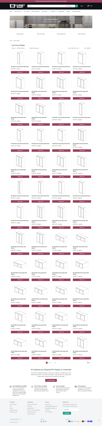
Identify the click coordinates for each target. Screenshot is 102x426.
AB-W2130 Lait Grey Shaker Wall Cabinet (20, 91)
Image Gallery (61, 11)
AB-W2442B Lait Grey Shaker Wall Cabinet (39, 221)
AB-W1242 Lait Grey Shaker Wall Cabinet (40, 195)
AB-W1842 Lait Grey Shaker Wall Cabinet (82, 195)
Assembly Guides (51, 380)
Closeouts (53, 11)
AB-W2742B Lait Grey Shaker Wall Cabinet (59, 221)
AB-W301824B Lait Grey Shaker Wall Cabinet (60, 325)
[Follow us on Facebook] (41, 421)
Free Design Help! (76, 11)
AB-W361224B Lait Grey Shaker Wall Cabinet (19, 273)
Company (29, 406)
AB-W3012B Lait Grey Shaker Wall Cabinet (59, 247)
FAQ (10, 406)
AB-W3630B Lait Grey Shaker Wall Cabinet (39, 118)
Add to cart (20, 72)
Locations (47, 410)
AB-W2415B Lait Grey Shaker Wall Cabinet (39, 273)
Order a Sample (35, 11)
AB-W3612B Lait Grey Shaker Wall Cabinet (80, 247)
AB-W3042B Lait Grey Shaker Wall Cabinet (80, 221)
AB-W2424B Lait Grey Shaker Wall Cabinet (80, 352)
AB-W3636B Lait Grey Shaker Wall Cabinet (80, 170)
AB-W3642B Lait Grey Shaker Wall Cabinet (39, 247)
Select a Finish (17, 11)
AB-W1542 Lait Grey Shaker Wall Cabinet (61, 195)
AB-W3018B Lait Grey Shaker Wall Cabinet (39, 325)
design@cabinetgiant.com (51, 408)
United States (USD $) (14, 419)
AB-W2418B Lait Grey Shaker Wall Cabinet (18, 325)
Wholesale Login (13, 412)
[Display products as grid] (88, 48)
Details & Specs (20, 34)
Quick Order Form (82, 34)
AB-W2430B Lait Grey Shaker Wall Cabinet (39, 92)
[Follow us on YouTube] (46, 421)
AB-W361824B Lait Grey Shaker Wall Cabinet (60, 352)
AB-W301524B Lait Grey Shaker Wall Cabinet (81, 273)
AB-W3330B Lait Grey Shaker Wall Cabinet (18, 118)
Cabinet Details (13, 404)
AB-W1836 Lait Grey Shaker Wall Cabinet (40, 143)
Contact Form (48, 404)
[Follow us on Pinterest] (43, 421)
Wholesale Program (31, 412)
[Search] (76, 6)
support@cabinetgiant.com (51, 406)
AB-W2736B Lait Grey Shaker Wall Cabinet (18, 170)
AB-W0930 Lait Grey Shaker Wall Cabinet (20, 66)
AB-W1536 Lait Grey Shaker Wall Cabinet (20, 143)
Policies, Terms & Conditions (33, 410)
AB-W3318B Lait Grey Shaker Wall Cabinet (80, 325)
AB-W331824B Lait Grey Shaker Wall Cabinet (19, 352)
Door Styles (26, 11)
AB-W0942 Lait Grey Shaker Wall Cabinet (20, 195)
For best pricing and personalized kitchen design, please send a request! (51, 1)
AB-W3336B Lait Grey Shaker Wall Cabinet (59, 170)
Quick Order (44, 11)
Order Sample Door (61, 34)
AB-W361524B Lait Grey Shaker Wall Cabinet (81, 299)
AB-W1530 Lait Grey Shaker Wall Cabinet (61, 66)
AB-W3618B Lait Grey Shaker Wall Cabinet (39, 352)
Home (11, 11)
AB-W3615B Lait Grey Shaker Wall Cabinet (59, 299)
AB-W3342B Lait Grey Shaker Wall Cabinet (18, 247)
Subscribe (67, 413)
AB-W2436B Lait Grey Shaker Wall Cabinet (80, 144)
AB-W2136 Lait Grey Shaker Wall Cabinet (61, 143)
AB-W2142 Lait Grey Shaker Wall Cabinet (20, 220)
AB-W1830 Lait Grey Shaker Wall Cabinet (82, 66)
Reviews (68, 11)
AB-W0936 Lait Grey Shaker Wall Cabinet (61, 117)
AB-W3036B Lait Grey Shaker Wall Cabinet (39, 170)
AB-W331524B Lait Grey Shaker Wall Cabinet (39, 299)
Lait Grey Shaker (16, 40)
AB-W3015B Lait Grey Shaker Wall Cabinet (59, 273)
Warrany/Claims (30, 408)
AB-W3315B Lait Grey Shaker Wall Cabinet (18, 299)
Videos (11, 408)
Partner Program (31, 414)
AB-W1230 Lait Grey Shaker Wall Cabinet (40, 66)
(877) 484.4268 (48, 412)
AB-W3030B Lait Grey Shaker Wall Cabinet (80, 92)
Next (88, 362)
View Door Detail (41, 34)
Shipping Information (32, 404)
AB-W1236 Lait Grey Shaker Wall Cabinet (82, 117)
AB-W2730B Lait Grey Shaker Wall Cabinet (59, 92)
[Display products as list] (89, 48)
